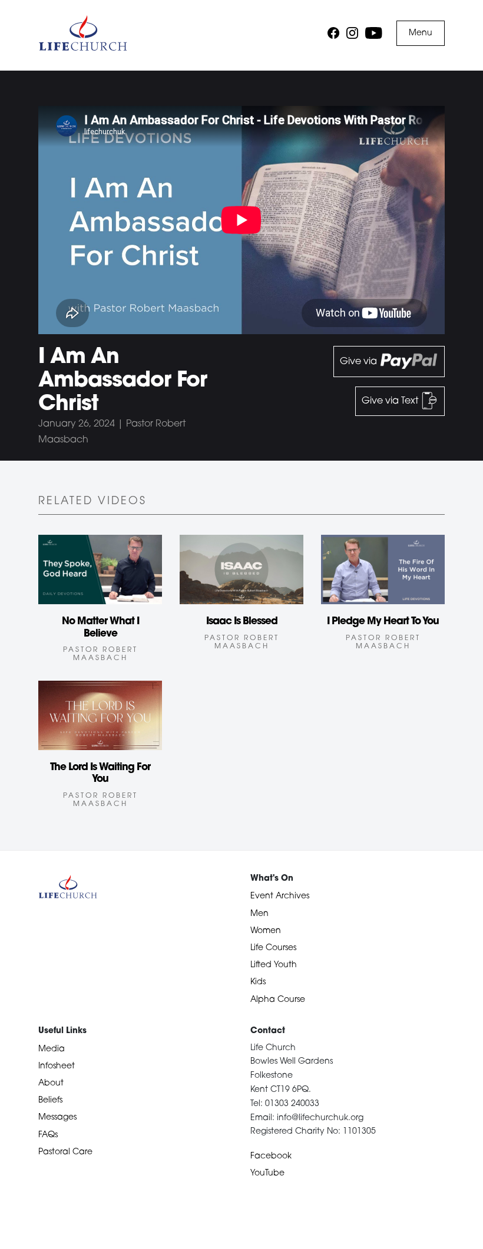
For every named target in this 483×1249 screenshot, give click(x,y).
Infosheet (56, 1066)
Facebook (271, 1156)
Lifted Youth (273, 965)
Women (265, 931)
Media (51, 1049)
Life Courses (273, 948)
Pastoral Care (65, 1152)
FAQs (48, 1135)
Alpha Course (277, 999)
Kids (258, 982)
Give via (359, 362)
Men (259, 914)
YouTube (267, 1173)
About (51, 1083)
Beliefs (50, 1100)
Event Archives (279, 896)
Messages (57, 1117)
